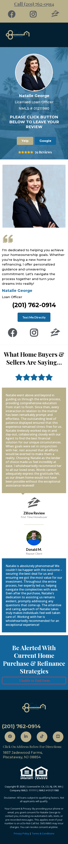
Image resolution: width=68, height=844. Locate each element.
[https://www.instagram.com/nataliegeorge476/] (34, 14)
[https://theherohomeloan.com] (34, 34)
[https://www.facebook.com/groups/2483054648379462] (12, 14)
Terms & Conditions (43, 833)
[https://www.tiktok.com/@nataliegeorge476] (42, 737)
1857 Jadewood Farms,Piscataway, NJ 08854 (23, 755)
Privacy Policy (21, 833)
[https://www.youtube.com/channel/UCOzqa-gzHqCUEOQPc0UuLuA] (58, 737)
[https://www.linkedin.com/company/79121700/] (26, 737)
